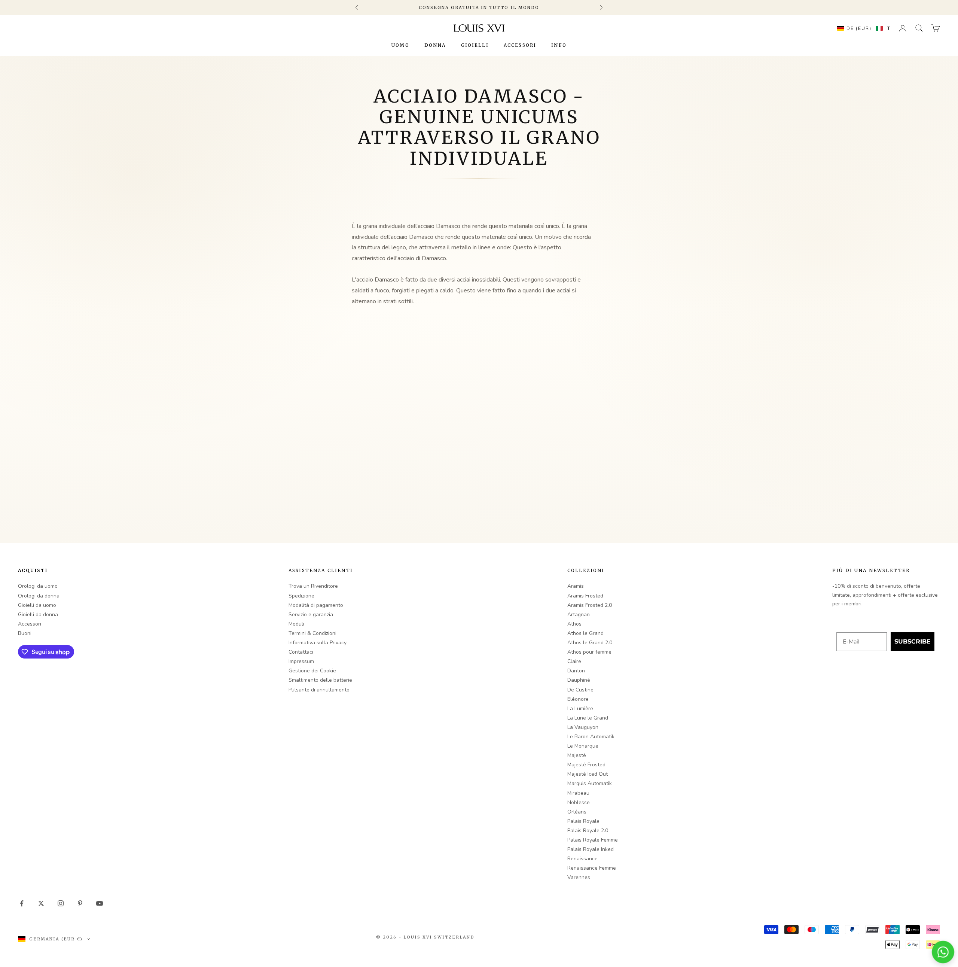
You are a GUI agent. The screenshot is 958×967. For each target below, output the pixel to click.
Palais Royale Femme (592, 839)
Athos (574, 623)
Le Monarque (582, 745)
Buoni (24, 633)
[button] (862, 28)
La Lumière (580, 708)
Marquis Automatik (589, 783)
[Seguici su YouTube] (99, 903)
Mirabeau (578, 793)
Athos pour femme (589, 652)
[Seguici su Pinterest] (80, 903)
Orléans (576, 811)
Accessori (520, 45)
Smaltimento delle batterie (320, 680)
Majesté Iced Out (587, 774)
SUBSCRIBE (912, 641)
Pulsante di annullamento (319, 689)
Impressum (301, 661)
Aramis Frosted (585, 595)
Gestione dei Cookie (312, 670)
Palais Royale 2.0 (587, 830)
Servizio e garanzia (311, 614)
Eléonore (578, 699)
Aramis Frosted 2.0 (589, 605)
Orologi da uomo (38, 586)
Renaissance (582, 858)
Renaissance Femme (591, 868)
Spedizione (301, 595)
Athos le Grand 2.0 (589, 642)
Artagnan (578, 614)
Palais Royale (583, 821)
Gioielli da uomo (37, 605)
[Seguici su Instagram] (60, 903)
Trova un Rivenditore (313, 586)
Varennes (578, 877)
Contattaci (301, 652)
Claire (574, 661)
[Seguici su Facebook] (21, 903)
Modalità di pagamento (316, 605)
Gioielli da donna (38, 614)
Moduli (296, 623)
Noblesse (578, 802)
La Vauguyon (582, 727)
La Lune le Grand (587, 717)
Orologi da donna (39, 595)
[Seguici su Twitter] (41, 903)
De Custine (580, 689)
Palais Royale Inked (590, 849)
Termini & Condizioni (312, 633)
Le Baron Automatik (590, 736)
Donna (435, 45)
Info (559, 45)
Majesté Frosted (586, 764)
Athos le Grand (585, 633)
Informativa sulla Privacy (318, 642)
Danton (576, 670)
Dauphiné (578, 680)
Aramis (575, 586)
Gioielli (475, 45)
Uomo (400, 45)
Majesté (576, 755)
